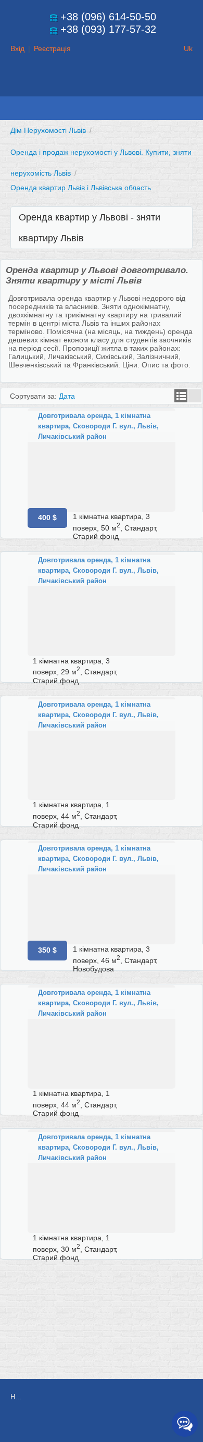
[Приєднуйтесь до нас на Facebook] (106, 1424)
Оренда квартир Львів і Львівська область (80, 187)
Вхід (17, 48)
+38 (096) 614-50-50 (108, 16)
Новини (15, 1397)
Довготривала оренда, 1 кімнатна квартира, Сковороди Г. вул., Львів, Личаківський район (98, 426)
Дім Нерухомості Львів (48, 130)
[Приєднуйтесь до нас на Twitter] (129, 1424)
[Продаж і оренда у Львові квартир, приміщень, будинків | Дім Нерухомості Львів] (101, 86)
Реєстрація (52, 48)
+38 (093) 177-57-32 (108, 29)
